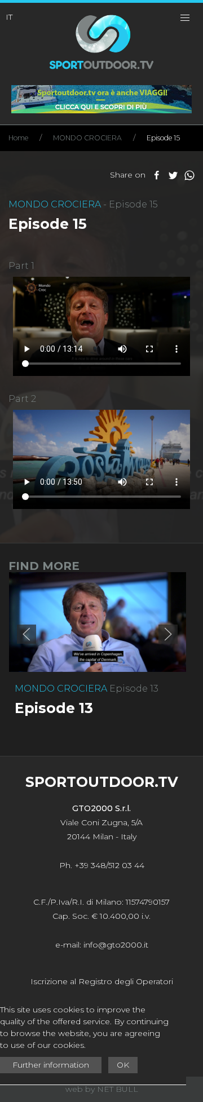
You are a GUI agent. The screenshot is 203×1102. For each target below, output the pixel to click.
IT (9, 17)
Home (18, 138)
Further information (50, 1065)
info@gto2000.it (115, 945)
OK (123, 1065)
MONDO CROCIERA (87, 138)
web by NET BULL (101, 1089)
